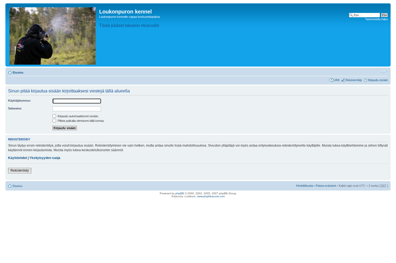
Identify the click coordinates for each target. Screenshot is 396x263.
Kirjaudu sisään (378, 80)
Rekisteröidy (354, 80)
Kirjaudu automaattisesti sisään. (78, 116)
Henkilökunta (304, 185)
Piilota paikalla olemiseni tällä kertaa (80, 120)
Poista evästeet (326, 185)
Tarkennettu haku (376, 19)
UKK (337, 80)
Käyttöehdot (17, 158)
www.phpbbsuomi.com (211, 196)
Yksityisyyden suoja (44, 158)
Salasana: (15, 108)
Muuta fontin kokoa (384, 71)
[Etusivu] (53, 35)
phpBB (179, 193)
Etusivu (18, 72)
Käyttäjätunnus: (19, 100)
